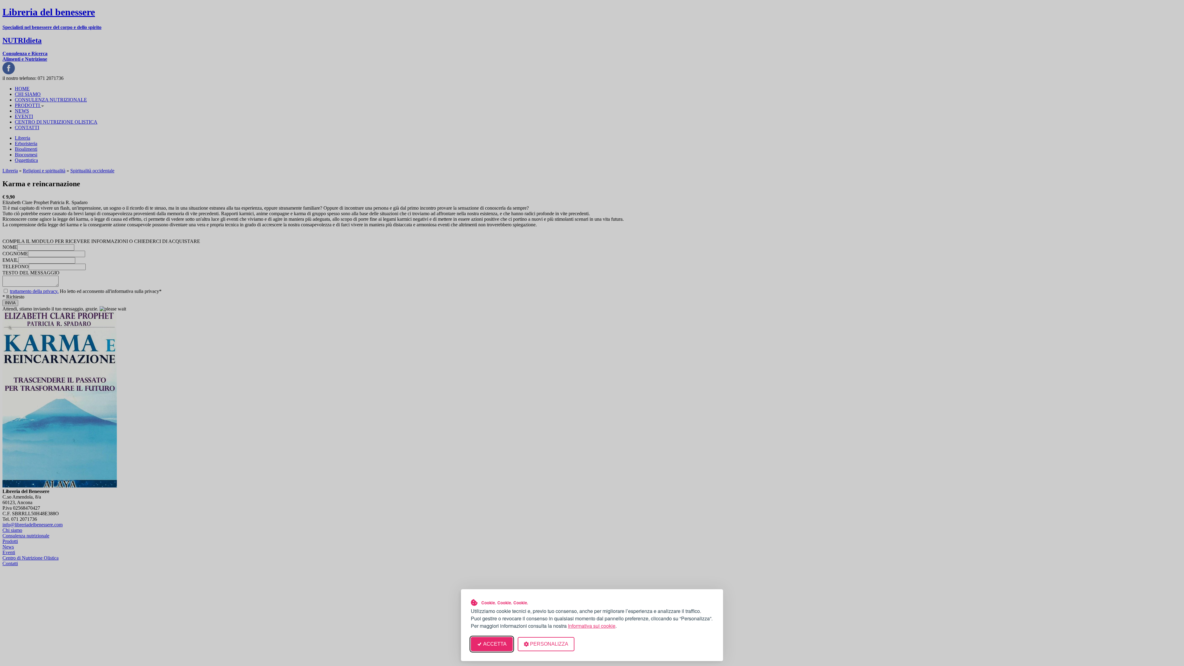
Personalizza (549, 644)
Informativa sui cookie (591, 625)
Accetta (495, 644)
